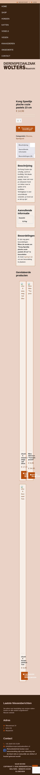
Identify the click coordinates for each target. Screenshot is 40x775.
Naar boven (20, 764)
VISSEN (5, 37)
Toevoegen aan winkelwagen (27, 128)
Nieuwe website (8, 712)
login (35, 2)
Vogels (5, 31)
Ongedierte (7, 50)
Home (4, 6)
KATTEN (5, 25)
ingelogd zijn (28, 257)
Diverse (29, 136)
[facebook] (5, 750)
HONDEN (5, 19)
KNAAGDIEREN (8, 44)
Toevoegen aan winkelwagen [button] (26, 475)
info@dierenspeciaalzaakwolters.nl (18, 746)
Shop (4, 13)
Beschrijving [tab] (23, 145)
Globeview (20, 771)
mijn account (23, 2)
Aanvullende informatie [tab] (23, 150)
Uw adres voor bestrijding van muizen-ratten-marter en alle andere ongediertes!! (19, 709)
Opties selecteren (33, 475)
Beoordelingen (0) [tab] (25, 156)
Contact (6, 56)
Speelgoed (20, 138)
